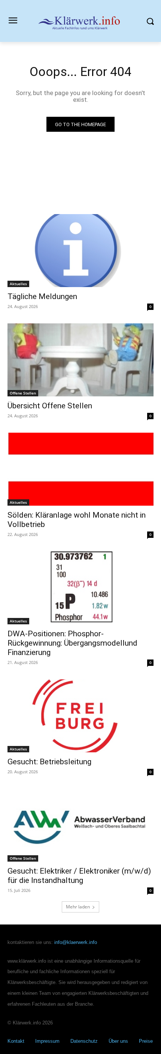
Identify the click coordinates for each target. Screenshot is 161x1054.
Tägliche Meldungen (42, 296)
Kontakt (15, 1041)
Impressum (47, 1041)
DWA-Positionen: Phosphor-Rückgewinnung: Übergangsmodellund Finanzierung (72, 643)
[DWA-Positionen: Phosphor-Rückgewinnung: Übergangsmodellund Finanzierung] (80, 587)
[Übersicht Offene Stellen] (80, 359)
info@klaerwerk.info (75, 942)
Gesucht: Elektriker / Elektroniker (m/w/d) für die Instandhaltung (79, 875)
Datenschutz (84, 1041)
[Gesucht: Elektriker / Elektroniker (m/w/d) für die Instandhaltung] (80, 825)
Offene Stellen (23, 393)
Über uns (118, 1041)
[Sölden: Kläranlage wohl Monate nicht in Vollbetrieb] (80, 469)
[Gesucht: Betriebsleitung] (80, 715)
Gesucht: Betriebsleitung (49, 761)
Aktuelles (18, 283)
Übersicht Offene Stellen (49, 405)
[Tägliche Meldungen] (80, 250)
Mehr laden (78, 907)
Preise (146, 1041)
